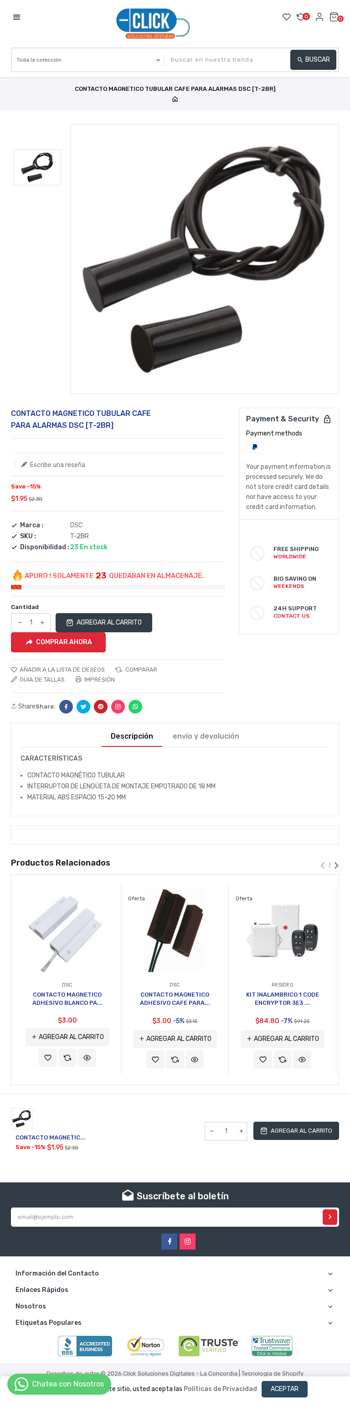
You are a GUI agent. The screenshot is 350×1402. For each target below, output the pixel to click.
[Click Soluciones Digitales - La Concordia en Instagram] (188, 1242)
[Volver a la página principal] (175, 100)
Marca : (31, 525)
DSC (76, 525)
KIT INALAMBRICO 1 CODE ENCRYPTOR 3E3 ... (282, 998)
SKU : (28, 536)
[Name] (330, 1217)
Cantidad (25, 607)
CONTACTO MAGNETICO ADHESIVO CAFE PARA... (175, 998)
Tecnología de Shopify (273, 1373)
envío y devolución (206, 736)
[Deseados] (287, 17)
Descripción (132, 736)
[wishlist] (48, 1058)
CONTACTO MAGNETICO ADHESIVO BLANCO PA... (67, 998)
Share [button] (26, 706)
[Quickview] (87, 1058)
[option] (37, 167)
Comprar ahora (64, 642)
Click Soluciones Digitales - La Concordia (180, 1373)
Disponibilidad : (44, 547)
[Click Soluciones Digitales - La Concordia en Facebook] (169, 1242)
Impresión (99, 679)
